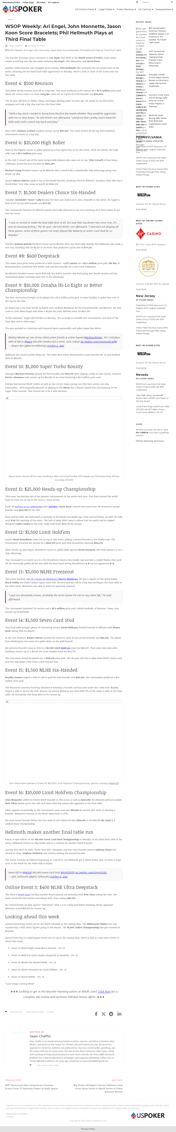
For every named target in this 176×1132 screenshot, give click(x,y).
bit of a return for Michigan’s (52, 578)
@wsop (28, 341)
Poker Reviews (125, 9)
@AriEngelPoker (93, 337)
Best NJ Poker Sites (148, 187)
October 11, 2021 (35, 46)
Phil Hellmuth (16, 1012)
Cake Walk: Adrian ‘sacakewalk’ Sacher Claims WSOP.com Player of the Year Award (152, 398)
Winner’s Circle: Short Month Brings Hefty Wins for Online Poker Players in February (159, 101)
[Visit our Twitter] (137, 2)
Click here (104, 991)
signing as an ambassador (28, 506)
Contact (10, 1117)
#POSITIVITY (68, 872)
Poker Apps (28, 2)
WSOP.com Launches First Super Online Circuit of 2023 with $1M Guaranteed (151, 161)
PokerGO (113, 783)
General (10, 19)
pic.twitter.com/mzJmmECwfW (99, 341)
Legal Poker (105, 9)
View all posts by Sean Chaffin (48, 1065)
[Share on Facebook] (96, 1014)
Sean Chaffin (15, 46)
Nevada (142, 375)
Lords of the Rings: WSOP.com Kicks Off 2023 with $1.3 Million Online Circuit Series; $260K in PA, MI (152, 409)
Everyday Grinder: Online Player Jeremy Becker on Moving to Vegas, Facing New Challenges (159, 80)
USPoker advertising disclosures (150, 441)
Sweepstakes (163, 9)
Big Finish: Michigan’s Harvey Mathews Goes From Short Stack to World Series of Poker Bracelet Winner (98, 1088)
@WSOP (27, 872)
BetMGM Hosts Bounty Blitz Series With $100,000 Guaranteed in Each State (158, 121)
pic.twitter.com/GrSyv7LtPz (91, 872)
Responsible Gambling (16, 1114)
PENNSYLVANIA (149, 137)
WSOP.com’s (24, 894)
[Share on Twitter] (103, 1014)
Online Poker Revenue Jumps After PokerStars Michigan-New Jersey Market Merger (152, 172)
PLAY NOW (141, 209)
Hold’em (65, 647)
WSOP (51, 1012)
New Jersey (145, 296)
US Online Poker (84, 9)
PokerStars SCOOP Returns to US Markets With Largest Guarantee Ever (151, 149)
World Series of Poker (35, 1012)
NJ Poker (41, 2)
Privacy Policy (88, 1129)
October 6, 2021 (55, 345)
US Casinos (53, 2)
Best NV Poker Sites (148, 345)
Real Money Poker (11, 2)
